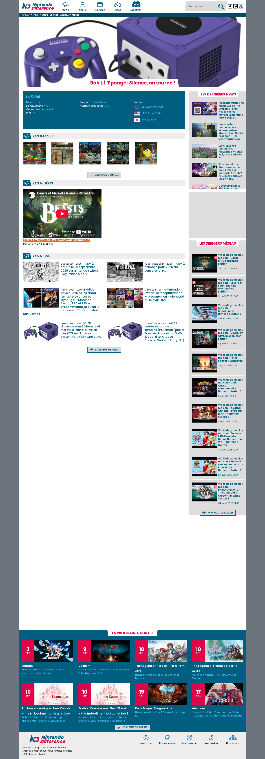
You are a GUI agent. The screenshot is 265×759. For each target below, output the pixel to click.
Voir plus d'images (106, 175)
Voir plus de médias (220, 512)
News (65, 10)
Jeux (117, 10)
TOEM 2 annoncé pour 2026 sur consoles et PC (164, 267)
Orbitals (27, 666)
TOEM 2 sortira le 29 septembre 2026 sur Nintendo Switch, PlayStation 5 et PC (79, 269)
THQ (38, 102)
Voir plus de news (106, 349)
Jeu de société (44, 109)
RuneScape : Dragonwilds (153, 708)
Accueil (26, 14)
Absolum (198, 708)
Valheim (84, 666)
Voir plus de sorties (135, 727)
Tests (83, 10)
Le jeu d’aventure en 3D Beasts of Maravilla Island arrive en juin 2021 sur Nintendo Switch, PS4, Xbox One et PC (81, 330)
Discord (135, 10)
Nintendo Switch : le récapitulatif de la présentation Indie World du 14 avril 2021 (164, 294)
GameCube (99, 102)
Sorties (100, 10)
